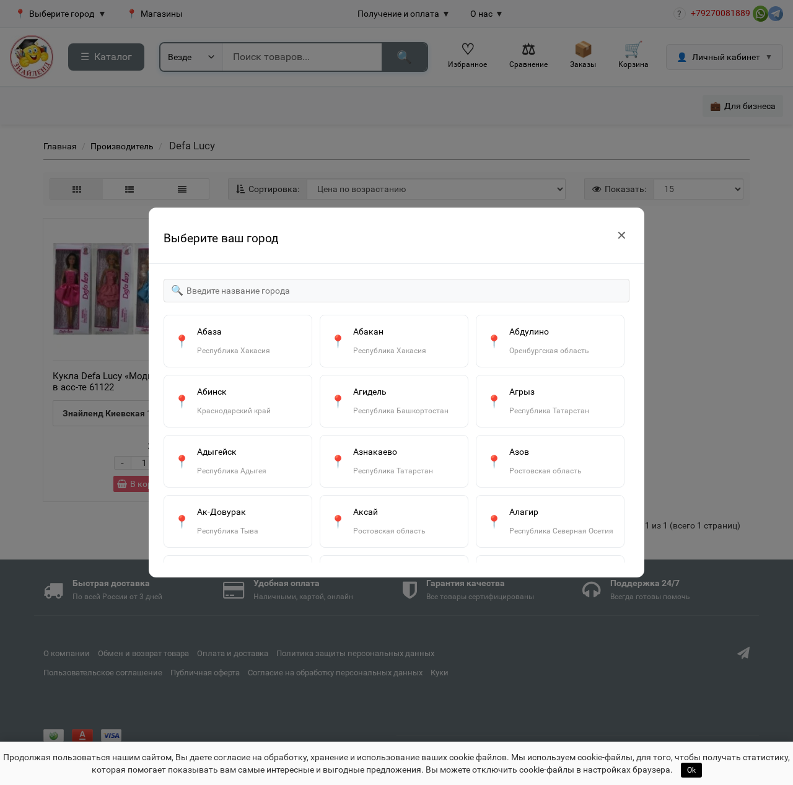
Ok (691, 770)
